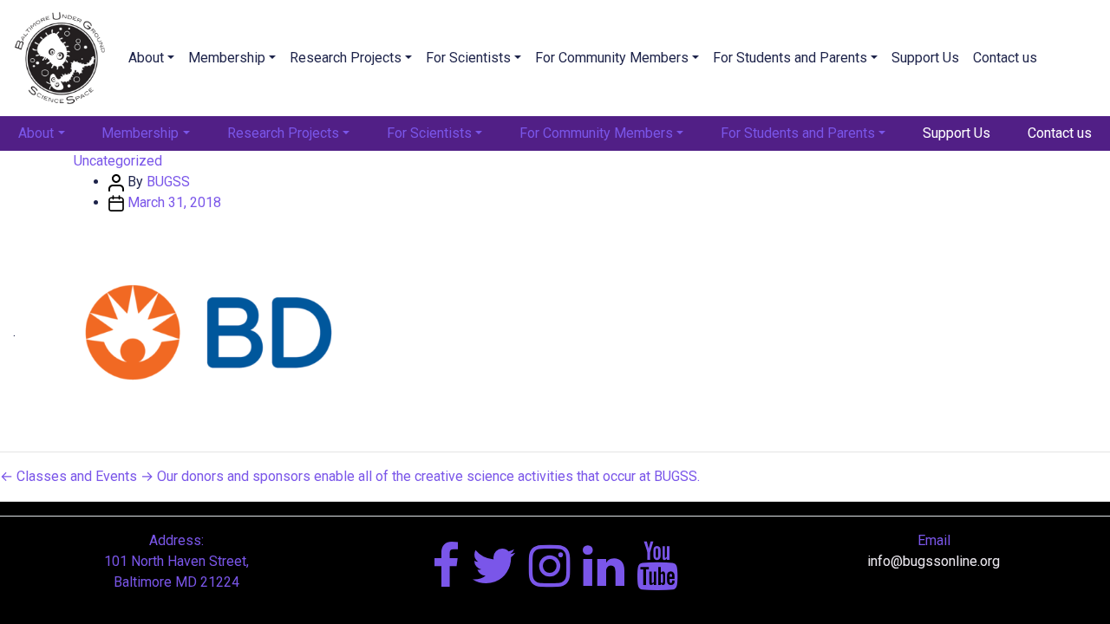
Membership (226, 57)
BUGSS (168, 181)
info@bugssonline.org (933, 561)
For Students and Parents (790, 57)
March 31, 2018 (174, 202)
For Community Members (612, 57)
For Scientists (468, 57)
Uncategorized (118, 161)
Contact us (1005, 57)
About (146, 57)
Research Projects (346, 57)
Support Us (925, 57)
